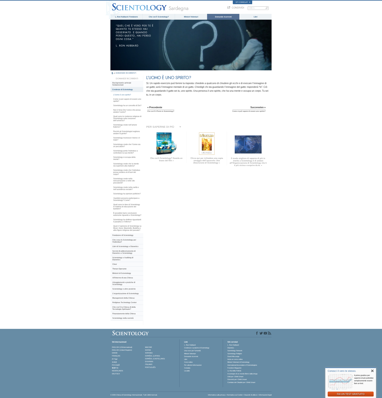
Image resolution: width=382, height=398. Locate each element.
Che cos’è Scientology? (159, 17)
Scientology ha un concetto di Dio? (127, 105)
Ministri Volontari (191, 17)
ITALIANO (148, 364)
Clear (114, 264)
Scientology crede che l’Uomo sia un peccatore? (126, 145)
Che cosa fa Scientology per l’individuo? (124, 241)
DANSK (114, 353)
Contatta (187, 368)
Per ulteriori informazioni (192, 365)
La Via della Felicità (234, 371)
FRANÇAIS (116, 356)
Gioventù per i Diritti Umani (237, 379)
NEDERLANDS (117, 371)
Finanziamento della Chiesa (124, 314)
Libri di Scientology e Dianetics (125, 246)
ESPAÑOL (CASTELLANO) (155, 359)
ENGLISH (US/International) (122, 347)
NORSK (148, 350)
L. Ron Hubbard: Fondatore (126, 17)
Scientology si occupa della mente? (124, 158)
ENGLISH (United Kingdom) (122, 350)
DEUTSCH (116, 374)
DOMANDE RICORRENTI (126, 73)
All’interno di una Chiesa (122, 278)
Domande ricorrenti (223, 17)
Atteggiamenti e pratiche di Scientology (123, 283)
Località (187, 371)
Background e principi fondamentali (121, 84)
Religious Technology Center (124, 302)
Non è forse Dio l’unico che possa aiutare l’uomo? (127, 111)
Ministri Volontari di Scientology (238, 362)
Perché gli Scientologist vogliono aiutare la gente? (126, 132)
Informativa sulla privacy (216, 395)
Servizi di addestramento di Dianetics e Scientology (123, 252)
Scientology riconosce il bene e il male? (126, 139)
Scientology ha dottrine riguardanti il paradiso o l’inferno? (127, 221)
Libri (255, 17)
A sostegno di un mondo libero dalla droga (242, 374)
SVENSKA (149, 353)
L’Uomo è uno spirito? (122, 95)
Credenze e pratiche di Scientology (196, 348)
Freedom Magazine (234, 368)
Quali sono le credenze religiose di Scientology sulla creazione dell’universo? (127, 118)
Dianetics (230, 348)
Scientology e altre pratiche (124, 289)
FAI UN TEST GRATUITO (350, 394)
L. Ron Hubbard (190, 345)
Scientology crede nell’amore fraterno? (125, 126)
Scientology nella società (123, 318)
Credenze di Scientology (122, 90)
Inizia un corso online (235, 359)
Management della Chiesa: (123, 298)
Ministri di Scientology (121, 273)
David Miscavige (233, 356)
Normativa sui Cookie (234, 395)
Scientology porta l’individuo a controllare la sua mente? (125, 152)
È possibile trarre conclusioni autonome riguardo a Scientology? (127, 214)
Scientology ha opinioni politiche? (127, 194)
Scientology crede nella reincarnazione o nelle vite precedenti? (124, 181)
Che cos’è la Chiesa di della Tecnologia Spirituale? (124, 308)
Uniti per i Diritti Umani (235, 376)
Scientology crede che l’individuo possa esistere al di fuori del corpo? (126, 172)
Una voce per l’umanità (192, 351)
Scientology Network (234, 351)
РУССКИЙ (116, 365)
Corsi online (188, 362)
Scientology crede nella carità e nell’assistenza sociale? (126, 188)
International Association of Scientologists (242, 365)
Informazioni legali (265, 395)
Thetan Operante (119, 269)
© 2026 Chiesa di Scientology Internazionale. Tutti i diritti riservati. (133, 395)
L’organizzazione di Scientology (125, 294)
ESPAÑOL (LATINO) (152, 356)
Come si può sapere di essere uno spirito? (127, 100)
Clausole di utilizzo (250, 395)
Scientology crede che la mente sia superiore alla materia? (126, 165)
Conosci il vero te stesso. (342, 371)
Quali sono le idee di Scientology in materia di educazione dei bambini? (126, 207)
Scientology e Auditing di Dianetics (122, 259)
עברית (114, 359)
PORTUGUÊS (150, 367)
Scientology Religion (234, 353)
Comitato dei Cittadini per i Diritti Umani (241, 382)
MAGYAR (148, 347)
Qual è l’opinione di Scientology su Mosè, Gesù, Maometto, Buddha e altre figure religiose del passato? (127, 228)
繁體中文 (115, 368)
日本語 (114, 362)
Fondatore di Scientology (122, 235)
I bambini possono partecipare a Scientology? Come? (126, 199)
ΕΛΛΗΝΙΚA (149, 361)
